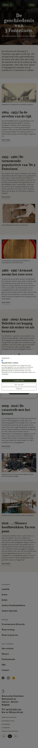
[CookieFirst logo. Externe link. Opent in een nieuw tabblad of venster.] (2, 361)
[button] (7, 358)
